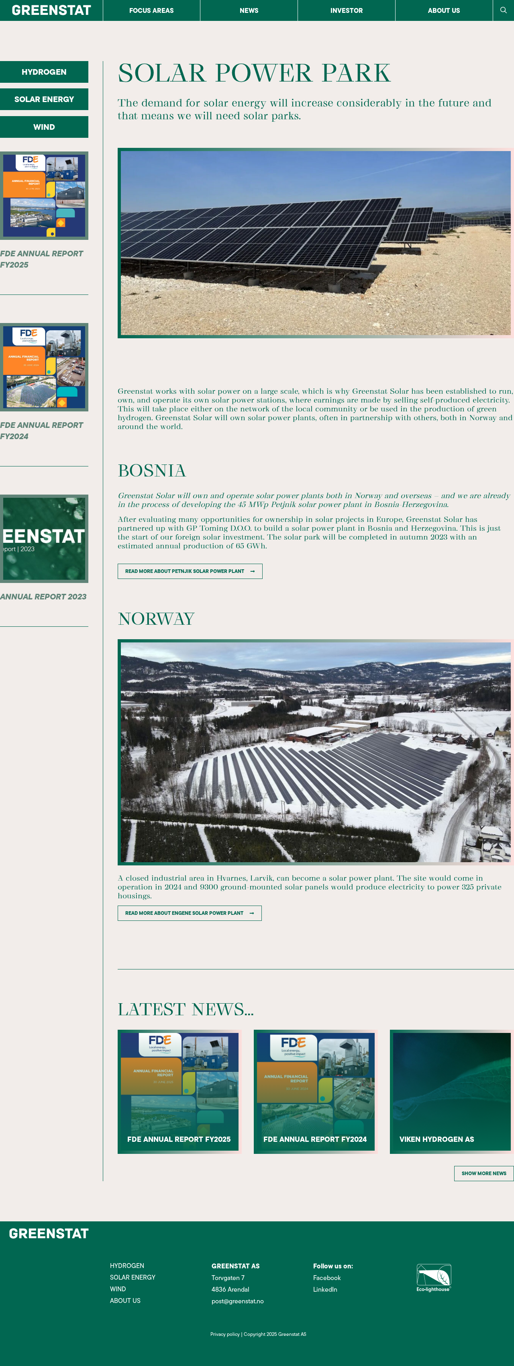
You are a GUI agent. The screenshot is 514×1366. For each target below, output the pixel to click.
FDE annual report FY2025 (41, 259)
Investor (346, 10)
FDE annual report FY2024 (41, 430)
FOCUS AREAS (151, 10)
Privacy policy (225, 1334)
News (249, 10)
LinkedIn (325, 1289)
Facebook (327, 1278)
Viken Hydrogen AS (437, 1139)
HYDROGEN (44, 71)
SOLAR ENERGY (44, 99)
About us (444, 10)
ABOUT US (125, 1300)
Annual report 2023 (43, 596)
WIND (44, 127)
